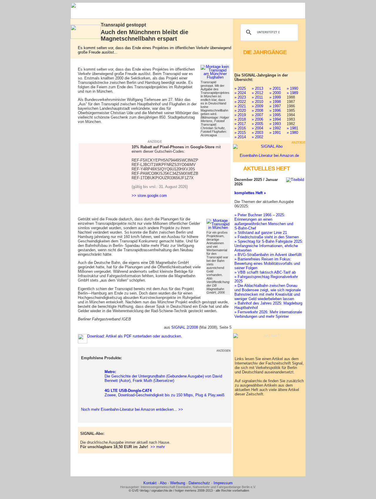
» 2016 (240, 128)
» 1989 (292, 93)
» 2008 (257, 110)
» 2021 (240, 106)
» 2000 (275, 93)
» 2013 (257, 88)
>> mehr (157, 447)
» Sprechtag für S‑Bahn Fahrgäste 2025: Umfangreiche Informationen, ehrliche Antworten (268, 245)
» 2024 (240, 93)
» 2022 (240, 101)
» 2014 (240, 137)
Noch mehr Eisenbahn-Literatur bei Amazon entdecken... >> (131, 409)
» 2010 (257, 101)
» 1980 (292, 132)
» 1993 (275, 124)
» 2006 (257, 119)
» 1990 (292, 88)
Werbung (177, 483)
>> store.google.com (149, 195)
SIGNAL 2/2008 (184, 327)
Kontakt (150, 483)
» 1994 (275, 119)
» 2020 (240, 110)
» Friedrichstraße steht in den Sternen (266, 237)
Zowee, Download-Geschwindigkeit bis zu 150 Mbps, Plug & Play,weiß (164, 392)
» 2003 (257, 132)
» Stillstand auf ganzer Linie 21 (260, 232)
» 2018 (240, 119)
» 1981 (292, 128)
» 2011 (257, 97)
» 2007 (257, 115)
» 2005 (257, 124)
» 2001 (275, 88)
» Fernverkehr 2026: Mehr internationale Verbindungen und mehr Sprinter (268, 314)
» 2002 (257, 137)
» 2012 (257, 93)
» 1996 (275, 110)
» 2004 (257, 128)
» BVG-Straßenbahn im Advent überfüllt (268, 254)
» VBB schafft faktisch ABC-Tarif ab (265, 272)
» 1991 (275, 132)
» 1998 (275, 101)
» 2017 (240, 124)
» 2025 (240, 88)
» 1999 (275, 97)
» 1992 (275, 128)
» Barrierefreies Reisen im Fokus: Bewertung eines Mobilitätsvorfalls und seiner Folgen (267, 263)
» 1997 (275, 106)
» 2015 (240, 132)
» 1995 (275, 115)
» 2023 (240, 97)
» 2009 (257, 106)
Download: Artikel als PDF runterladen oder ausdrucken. (134, 336)
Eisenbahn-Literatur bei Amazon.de (269, 155)
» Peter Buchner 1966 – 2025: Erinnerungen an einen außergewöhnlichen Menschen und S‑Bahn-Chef (263, 221)
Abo (163, 483)
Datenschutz (199, 483)
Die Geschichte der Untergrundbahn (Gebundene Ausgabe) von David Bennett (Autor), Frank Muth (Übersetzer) (163, 376)
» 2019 (240, 115)
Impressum (223, 483)
